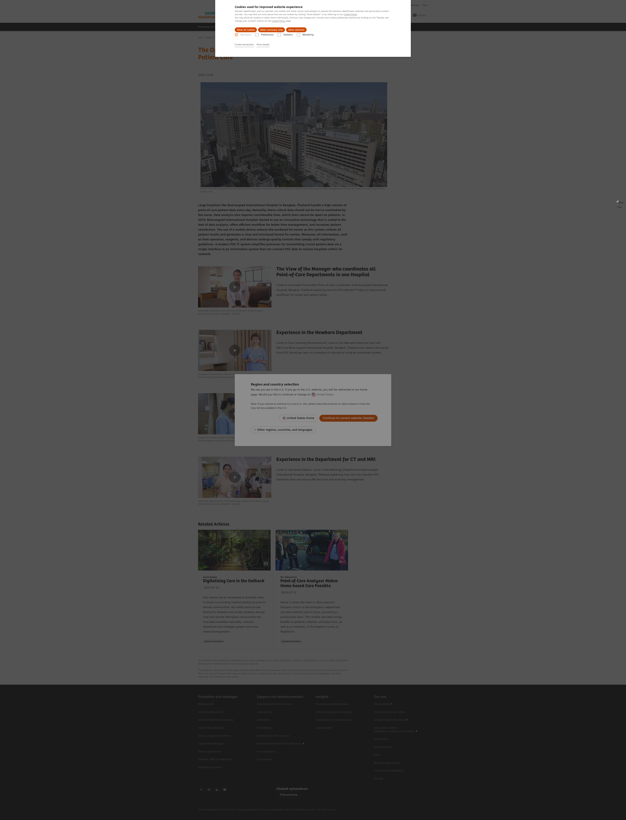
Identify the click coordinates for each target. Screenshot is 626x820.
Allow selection (296, 30)
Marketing (308, 34)
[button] (620, 204)
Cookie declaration (244, 44)
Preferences (267, 34)
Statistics (288, 34)
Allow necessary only (271, 30)
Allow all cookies (246, 30)
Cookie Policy (350, 14)
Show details (262, 44)
